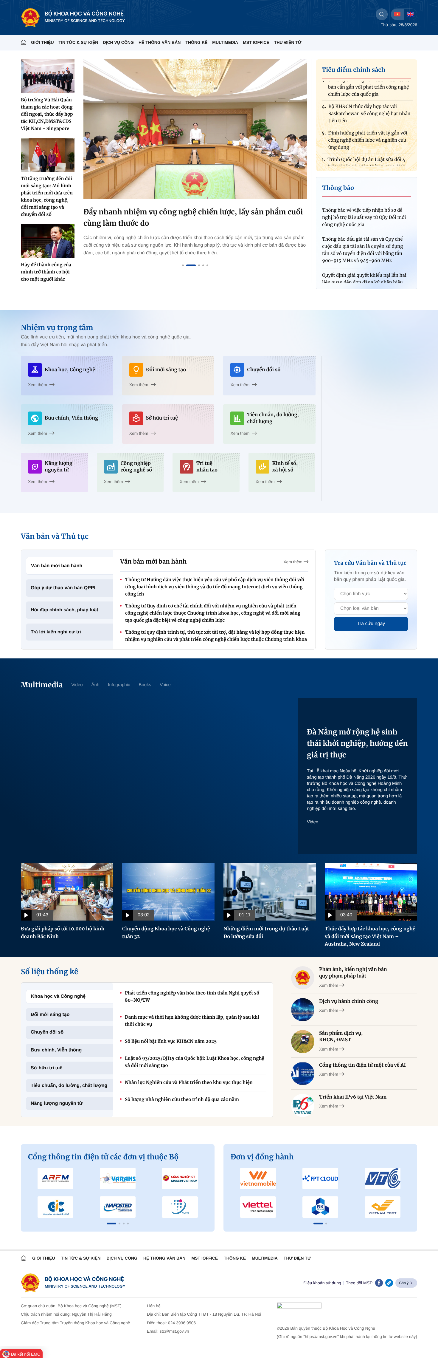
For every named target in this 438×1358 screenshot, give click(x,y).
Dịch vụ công (118, 42)
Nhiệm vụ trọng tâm (57, 327)
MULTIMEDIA (225, 42)
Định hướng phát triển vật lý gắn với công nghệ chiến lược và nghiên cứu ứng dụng (367, 123)
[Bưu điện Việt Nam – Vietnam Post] (382, 1207)
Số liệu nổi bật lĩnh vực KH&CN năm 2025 (171, 1041)
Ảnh (95, 684)
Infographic (119, 684)
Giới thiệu (42, 42)
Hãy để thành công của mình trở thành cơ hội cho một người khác (46, 272)
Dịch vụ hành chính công (348, 1001)
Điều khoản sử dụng (322, 1282)
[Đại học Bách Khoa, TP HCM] (320, 1207)
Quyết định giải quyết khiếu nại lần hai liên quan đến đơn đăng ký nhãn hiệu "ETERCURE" (364, 265)
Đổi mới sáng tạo (50, 1014)
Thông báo (338, 188)
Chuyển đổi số (47, 1032)
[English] (410, 14)
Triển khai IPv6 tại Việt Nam (353, 1097)
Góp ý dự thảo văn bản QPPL (64, 587)
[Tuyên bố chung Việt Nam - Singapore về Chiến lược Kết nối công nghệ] (195, 129)
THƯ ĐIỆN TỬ (288, 42)
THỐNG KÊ (196, 42)
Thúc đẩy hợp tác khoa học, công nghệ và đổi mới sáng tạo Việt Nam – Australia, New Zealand (370, 936)
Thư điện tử (297, 1258)
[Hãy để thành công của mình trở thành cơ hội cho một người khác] (47, 241)
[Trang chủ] (23, 42)
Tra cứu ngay (371, 623)
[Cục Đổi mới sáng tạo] (179, 1207)
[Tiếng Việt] (397, 14)
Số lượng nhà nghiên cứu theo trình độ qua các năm (182, 1099)
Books (145, 684)
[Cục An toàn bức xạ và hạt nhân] (117, 1178)
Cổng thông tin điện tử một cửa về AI (362, 1065)
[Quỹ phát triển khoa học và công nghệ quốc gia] (117, 1207)
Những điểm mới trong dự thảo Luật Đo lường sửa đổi (266, 933)
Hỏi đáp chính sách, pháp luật (64, 610)
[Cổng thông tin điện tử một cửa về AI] (302, 1073)
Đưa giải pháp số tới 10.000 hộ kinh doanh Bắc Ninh (62, 933)
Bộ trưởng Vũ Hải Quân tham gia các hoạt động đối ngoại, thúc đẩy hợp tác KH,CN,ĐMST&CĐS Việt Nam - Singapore (47, 114)
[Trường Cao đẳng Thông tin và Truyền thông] (55, 1207)
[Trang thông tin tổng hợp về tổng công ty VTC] (382, 1178)
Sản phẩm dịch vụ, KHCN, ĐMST (341, 1036)
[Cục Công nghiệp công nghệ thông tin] (179, 1178)
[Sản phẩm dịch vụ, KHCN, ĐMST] (302, 1041)
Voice (165, 684)
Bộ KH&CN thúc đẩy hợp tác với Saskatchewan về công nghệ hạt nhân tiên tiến (369, 96)
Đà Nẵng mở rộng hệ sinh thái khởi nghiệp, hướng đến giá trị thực (357, 743)
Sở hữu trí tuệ (47, 1068)
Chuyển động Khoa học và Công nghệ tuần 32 (166, 933)
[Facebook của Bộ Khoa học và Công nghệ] (379, 1283)
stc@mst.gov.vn (174, 1331)
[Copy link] (389, 1283)
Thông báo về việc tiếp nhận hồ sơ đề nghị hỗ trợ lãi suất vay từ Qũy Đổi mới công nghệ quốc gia (364, 200)
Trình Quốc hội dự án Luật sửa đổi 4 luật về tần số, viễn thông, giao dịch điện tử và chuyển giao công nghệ (366, 149)
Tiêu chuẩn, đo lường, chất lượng (69, 1085)
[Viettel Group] (258, 1207)
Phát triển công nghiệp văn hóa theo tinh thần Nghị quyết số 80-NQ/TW (192, 996)
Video (77, 684)
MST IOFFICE (256, 42)
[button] (111, 1223)
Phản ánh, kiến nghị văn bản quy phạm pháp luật (353, 972)
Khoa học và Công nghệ (58, 996)
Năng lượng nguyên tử (57, 1103)
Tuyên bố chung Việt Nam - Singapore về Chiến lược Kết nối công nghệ (189, 217)
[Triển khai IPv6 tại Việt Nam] (302, 1105)
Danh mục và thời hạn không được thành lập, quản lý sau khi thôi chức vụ (192, 1020)
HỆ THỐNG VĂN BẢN (160, 42)
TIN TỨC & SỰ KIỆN (78, 42)
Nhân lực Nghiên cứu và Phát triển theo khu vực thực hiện (189, 1082)
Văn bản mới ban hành (56, 565)
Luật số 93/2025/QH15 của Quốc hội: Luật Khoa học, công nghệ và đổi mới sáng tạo (194, 1062)
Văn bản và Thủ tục (54, 536)
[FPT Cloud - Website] (320, 1178)
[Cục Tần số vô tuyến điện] (55, 1178)
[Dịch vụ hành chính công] (302, 1009)
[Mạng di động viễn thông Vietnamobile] (258, 1178)
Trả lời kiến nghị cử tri (56, 632)
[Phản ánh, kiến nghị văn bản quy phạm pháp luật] (302, 977)
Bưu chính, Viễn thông (56, 1050)
